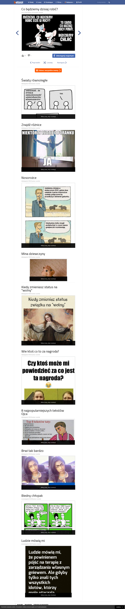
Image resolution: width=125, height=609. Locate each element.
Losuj (39, 2)
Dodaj (31, 2)
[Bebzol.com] (18, 2)
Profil (80, 2)
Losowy (50, 62)
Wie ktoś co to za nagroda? (40, 352)
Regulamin (28, 604)
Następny (61, 62)
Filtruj (59, 2)
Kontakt (20, 604)
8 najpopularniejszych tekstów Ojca (42, 412)
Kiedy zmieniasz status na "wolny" (39, 289)
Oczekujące (49, 2)
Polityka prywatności (41, 604)
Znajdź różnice (31, 125)
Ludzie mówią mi (33, 541)
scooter (41, 12)
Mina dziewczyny (33, 254)
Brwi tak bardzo (32, 451)
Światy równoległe (34, 81)
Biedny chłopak (32, 496)
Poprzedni (36, 62)
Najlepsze (69, 2)
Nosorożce (28, 178)
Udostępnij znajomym (65, 56)
